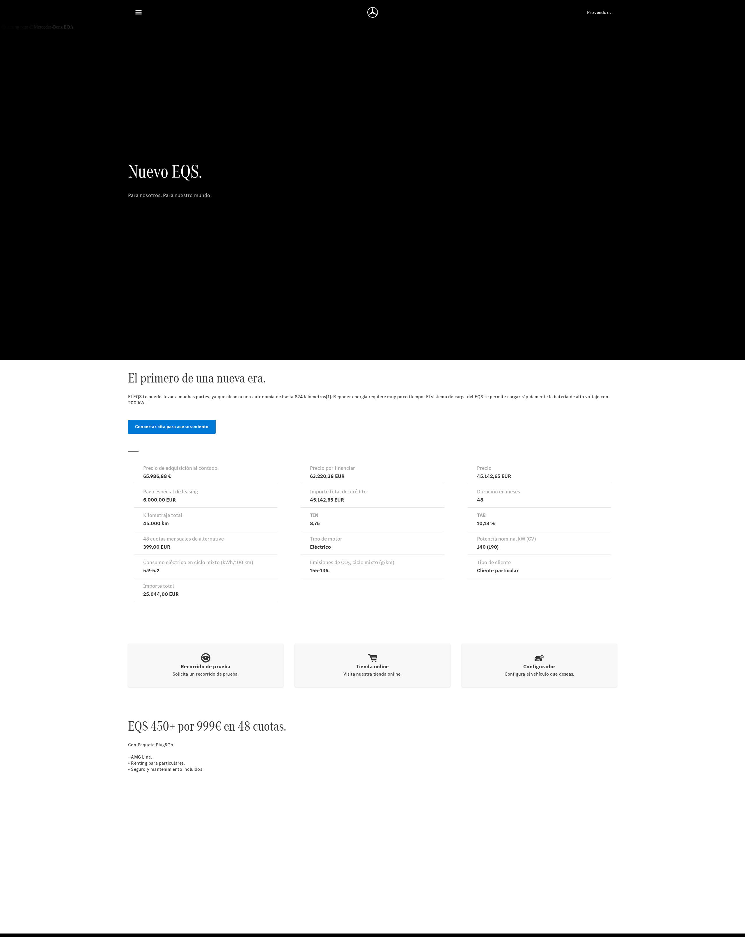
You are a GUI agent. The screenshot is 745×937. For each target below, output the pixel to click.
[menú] (138, 12)
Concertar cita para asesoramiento (172, 427)
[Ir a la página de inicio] (372, 12)
